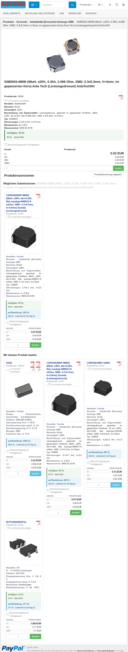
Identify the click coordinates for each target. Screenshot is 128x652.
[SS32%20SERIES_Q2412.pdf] (38, 368)
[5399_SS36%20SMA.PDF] (38, 363)
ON (18, 568)
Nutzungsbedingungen (105, 651)
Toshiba (20, 411)
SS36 (9, 362)
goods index (32, 647)
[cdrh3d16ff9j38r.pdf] (119, 363)
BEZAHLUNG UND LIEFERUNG (40, 13)
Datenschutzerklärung (85, 651)
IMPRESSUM (75, 13)
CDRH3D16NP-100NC (98, 362)
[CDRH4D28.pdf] (38, 196)
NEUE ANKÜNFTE (11, 13)
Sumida (20, 256)
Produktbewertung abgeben (108, 174)
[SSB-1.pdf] (121, 97)
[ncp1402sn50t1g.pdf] (38, 523)
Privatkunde (85, 5)
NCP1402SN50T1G (16, 522)
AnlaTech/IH (20, 104)
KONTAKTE (91, 13)
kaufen (118, 168)
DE (99, 5)
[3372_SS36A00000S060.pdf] (33, 363)
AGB (61, 13)
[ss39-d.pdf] (33, 368)
